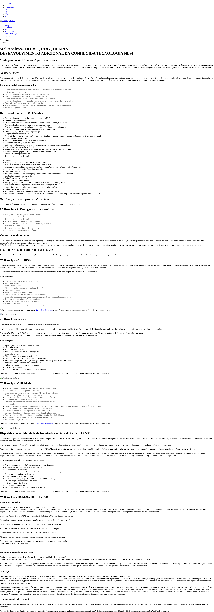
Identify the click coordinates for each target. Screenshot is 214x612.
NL (6, 14)
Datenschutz (10, 7)
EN (6, 10)
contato (66, 204)
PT (6, 16)
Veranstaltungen (11, 34)
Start (7, 25)
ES (6, 12)
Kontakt (8, 3)
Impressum (9, 5)
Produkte (8, 27)
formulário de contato (44, 310)
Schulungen (9, 31)
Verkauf (8, 29)
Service (8, 36)
